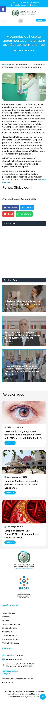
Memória (6, 617)
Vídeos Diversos (9, 635)
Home (5, 64)
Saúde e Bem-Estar (11, 624)
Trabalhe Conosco (10, 643)
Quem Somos (8, 613)
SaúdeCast (7, 632)
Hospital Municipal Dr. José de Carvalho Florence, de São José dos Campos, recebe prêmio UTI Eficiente (22, 370)
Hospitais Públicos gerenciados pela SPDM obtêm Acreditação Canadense (21, 484)
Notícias (6, 620)
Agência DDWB (31, 696)
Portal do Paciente (10, 639)
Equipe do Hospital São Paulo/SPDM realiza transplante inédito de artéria (21, 534)
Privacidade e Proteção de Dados (17, 679)
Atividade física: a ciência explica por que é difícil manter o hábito (22, 302)
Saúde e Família (9, 628)
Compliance (7, 682)
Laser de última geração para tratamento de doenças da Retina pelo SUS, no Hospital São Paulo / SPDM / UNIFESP (22, 435)
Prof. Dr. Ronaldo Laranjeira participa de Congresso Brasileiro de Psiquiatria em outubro (22, 335)
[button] (3, 9)
